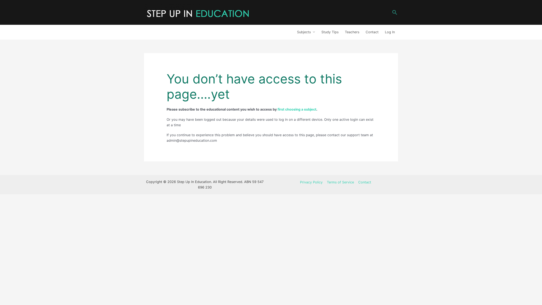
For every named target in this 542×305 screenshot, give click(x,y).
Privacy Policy (311, 182)
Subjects (304, 32)
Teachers (352, 32)
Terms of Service (340, 182)
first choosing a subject (297, 109)
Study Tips (330, 32)
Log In (390, 32)
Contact (372, 32)
